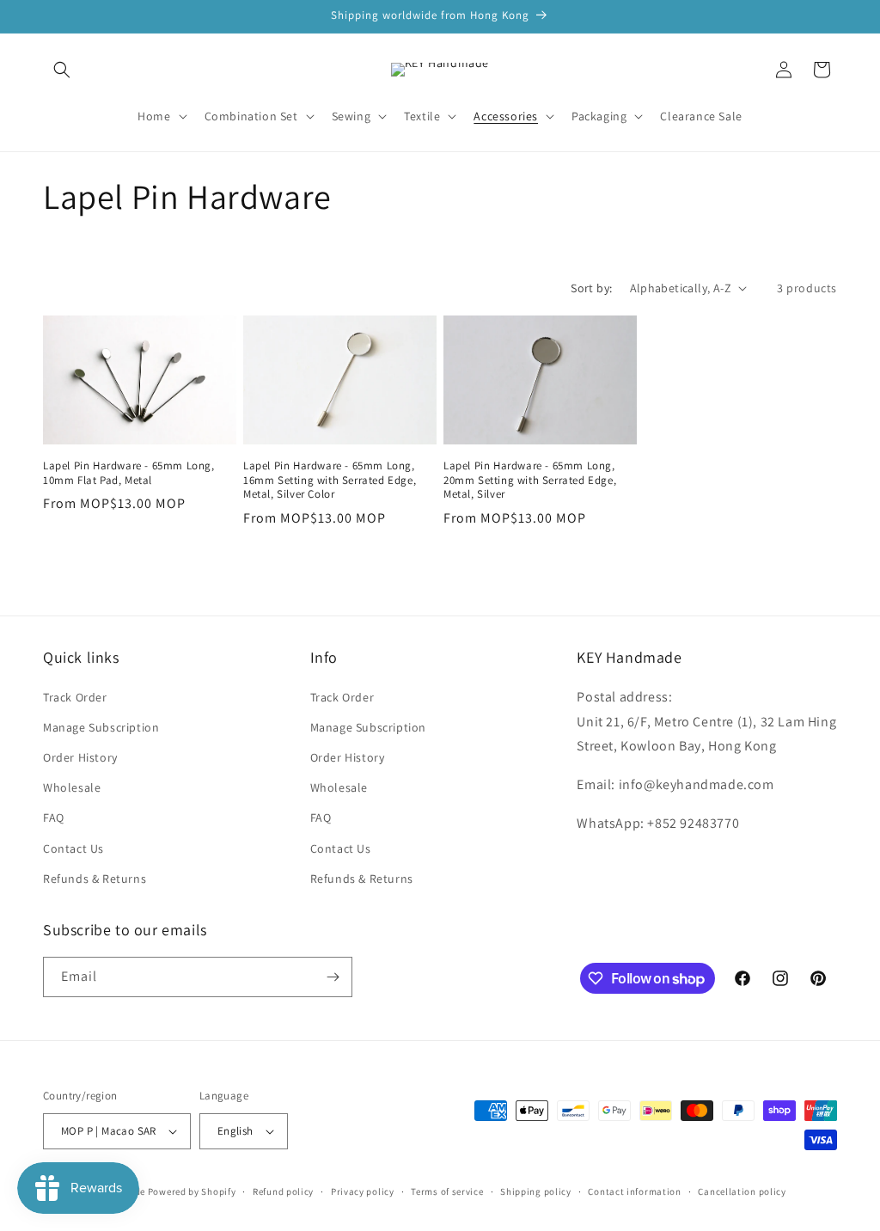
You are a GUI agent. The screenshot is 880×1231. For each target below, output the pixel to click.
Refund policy (283, 1191)
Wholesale (72, 787)
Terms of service (447, 1191)
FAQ (53, 817)
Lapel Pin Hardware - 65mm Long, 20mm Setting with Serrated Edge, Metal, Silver (529, 480)
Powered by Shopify (192, 1191)
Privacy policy (362, 1191)
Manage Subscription (101, 727)
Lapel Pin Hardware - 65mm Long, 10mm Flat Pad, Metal (129, 473)
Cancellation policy (741, 1191)
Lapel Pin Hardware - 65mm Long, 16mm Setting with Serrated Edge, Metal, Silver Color (329, 480)
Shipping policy (535, 1191)
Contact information (634, 1191)
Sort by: (591, 288)
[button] (62, 70)
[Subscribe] (332, 977)
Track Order (75, 697)
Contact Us (73, 848)
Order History (80, 757)
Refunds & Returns (94, 878)
